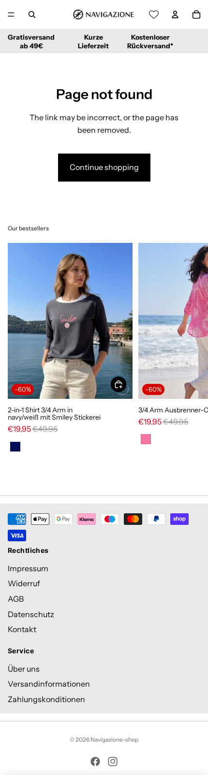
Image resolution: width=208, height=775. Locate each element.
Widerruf (24, 583)
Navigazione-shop (114, 739)
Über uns (24, 668)
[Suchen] (32, 14)
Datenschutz (31, 614)
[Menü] (11, 14)
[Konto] (175, 14)
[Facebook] (95, 761)
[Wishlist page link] (154, 14)
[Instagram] (113, 761)
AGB (16, 599)
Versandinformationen (49, 684)
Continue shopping (104, 167)
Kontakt (22, 629)
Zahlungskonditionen (46, 699)
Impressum (28, 568)
